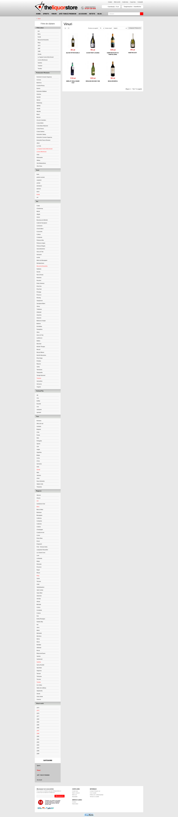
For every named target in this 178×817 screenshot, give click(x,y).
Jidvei (38, 143)
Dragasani (39, 544)
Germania (39, 464)
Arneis (38, 217)
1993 (38, 745)
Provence (39, 567)
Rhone (38, 572)
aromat (38, 183)
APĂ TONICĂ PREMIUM (67, 14)
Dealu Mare (40, 538)
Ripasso (39, 364)
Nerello (38, 272)
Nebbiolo (39, 269)
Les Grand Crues (41, 552)
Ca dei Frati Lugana (92, 52)
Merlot (38, 211)
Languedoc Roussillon (42, 549)
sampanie (39, 409)
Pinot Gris (39, 286)
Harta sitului (75, 803)
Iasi (37, 624)
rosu (38, 398)
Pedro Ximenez (40, 283)
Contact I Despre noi (95, 791)
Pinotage (39, 292)
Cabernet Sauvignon (42, 223)
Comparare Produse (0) (135, 28)
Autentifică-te (137, 6)
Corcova (39, 80)
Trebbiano (39, 309)
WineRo (39, 111)
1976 (38, 713)
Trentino (39, 68)
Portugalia (39, 441)
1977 (38, 716)
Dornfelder (39, 326)
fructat (39, 37)
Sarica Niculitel (40, 665)
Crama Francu (40, 128)
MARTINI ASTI (132, 52)
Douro (38, 541)
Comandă (140, 2)
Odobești (39, 647)
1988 (38, 51)
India (38, 466)
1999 (38, 753)
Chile (38, 432)
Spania (38, 443)
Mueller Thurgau (41, 346)
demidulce (39, 186)
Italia (38, 438)
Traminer (39, 65)
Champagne (40, 529)
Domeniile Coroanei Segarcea (44, 137)
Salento (39, 656)
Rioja (38, 42)
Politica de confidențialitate (96, 794)
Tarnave (39, 673)
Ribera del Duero (41, 653)
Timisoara (39, 676)
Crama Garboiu (40, 131)
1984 (38, 722)
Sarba (38, 366)
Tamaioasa (39, 369)
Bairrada (39, 604)
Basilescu (39, 82)
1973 (38, 45)
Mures (38, 642)
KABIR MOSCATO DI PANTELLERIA (113, 53)
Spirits (46, 14)
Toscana (39, 581)
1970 (38, 707)
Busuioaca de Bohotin (42, 220)
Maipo (38, 561)
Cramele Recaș (40, 85)
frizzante (39, 403)
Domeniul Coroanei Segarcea (44, 77)
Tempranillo (40, 372)
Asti (38, 31)
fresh (38, 174)
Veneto (38, 693)
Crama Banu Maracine (42, 125)
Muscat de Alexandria (43, 39)
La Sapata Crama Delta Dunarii (45, 57)
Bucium (38, 117)
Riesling (39, 297)
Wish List (74, 794)
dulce (38, 191)
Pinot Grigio (40, 358)
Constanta (39, 610)
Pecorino (39, 280)
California (39, 518)
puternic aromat (40, 177)
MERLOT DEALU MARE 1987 (72, 81)
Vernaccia (39, 384)
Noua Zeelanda (40, 481)
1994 (38, 748)
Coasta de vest (40, 532)
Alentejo (39, 598)
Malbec (38, 341)
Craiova (39, 613)
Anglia (38, 449)
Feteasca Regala (41, 246)
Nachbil (39, 97)
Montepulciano (40, 263)
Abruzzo (39, 495)
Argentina (39, 452)
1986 (38, 727)
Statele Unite (40, 484)
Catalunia (39, 524)
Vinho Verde (40, 696)
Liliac (38, 154)
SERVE (38, 105)
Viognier (39, 387)
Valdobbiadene (40, 587)
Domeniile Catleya (41, 134)
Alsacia (38, 498)
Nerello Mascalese (41, 355)
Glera (38, 332)
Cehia (38, 458)
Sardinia (39, 63)
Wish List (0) (117, 2)
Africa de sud (40, 423)
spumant (39, 412)
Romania (39, 420)
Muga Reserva (113, 81)
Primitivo (39, 361)
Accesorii (83, 14)
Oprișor (38, 100)
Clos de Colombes (41, 120)
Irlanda (39, 54)
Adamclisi (39, 595)
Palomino (39, 277)
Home (38, 14)
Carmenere (39, 225)
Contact (110, 2)
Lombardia (39, 558)
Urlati (38, 584)
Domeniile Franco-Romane (43, 140)
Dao (38, 616)
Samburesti (39, 659)
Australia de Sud (41, 503)
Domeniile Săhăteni (42, 91)
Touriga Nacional (41, 375)
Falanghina (39, 329)
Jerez (38, 627)
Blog (100, 14)
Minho (38, 639)
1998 (38, 750)
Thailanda (39, 487)
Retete (92, 14)
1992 (38, 742)
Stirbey (38, 160)
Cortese (39, 234)
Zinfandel (39, 312)
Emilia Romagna (41, 619)
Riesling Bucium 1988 (93, 81)
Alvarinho (39, 315)
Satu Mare (39, 667)
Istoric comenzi (76, 793)
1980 (38, 719)
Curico (38, 535)
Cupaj (38, 205)
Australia (39, 426)
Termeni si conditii (94, 796)
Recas (38, 650)
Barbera (39, 323)
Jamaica (39, 475)
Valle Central (40, 590)
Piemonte (39, 564)
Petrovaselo (40, 157)
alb (37, 395)
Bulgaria (39, 429)
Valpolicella (39, 690)
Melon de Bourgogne (42, 260)
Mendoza (39, 636)
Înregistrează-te (128, 6)
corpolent (39, 180)
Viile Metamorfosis (41, 163)
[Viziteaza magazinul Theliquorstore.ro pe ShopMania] (89, 814)
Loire (38, 555)
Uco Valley (39, 685)
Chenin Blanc (40, 228)
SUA (38, 446)
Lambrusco (39, 338)
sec (37, 197)
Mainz (38, 630)
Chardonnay (40, 208)
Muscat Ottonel (40, 352)
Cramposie (39, 237)
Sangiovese (40, 300)
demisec (39, 188)
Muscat (38, 349)
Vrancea (39, 699)
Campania (39, 521)
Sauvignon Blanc (41, 303)
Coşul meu (133, 2)
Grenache (39, 254)
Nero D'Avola (40, 274)
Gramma (39, 94)
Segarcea (39, 670)
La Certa (39, 146)
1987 (38, 48)
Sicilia (38, 578)
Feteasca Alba (40, 240)
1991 (38, 739)
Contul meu (125, 2)
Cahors (38, 607)
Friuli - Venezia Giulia (42, 547)
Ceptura (39, 526)
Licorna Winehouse (42, 60)
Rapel (38, 570)
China (38, 461)
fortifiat (38, 401)
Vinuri (54, 14)
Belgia (38, 455)
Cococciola (39, 231)
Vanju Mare (39, 593)
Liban (38, 478)
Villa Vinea (39, 166)
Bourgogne (39, 515)
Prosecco (39, 295)
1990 (38, 736)
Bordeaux (39, 512)
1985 (38, 725)
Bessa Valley (40, 509)
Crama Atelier (40, 123)
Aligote (38, 214)
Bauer (38, 114)
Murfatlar (39, 644)
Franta (38, 435)
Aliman (38, 601)
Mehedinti (39, 633)
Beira (38, 34)
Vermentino (39, 381)
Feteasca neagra (41, 243)
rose (38, 406)
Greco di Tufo (40, 251)
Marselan (39, 343)
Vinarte (38, 108)
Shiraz (38, 306)
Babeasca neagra (41, 320)
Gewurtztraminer (41, 248)
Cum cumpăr (93, 793)
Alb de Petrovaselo (73, 52)
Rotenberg (39, 103)
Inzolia (38, 257)
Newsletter (75, 796)
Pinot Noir (39, 289)
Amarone (39, 318)
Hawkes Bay (40, 621)
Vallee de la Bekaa (41, 688)
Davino (38, 88)
